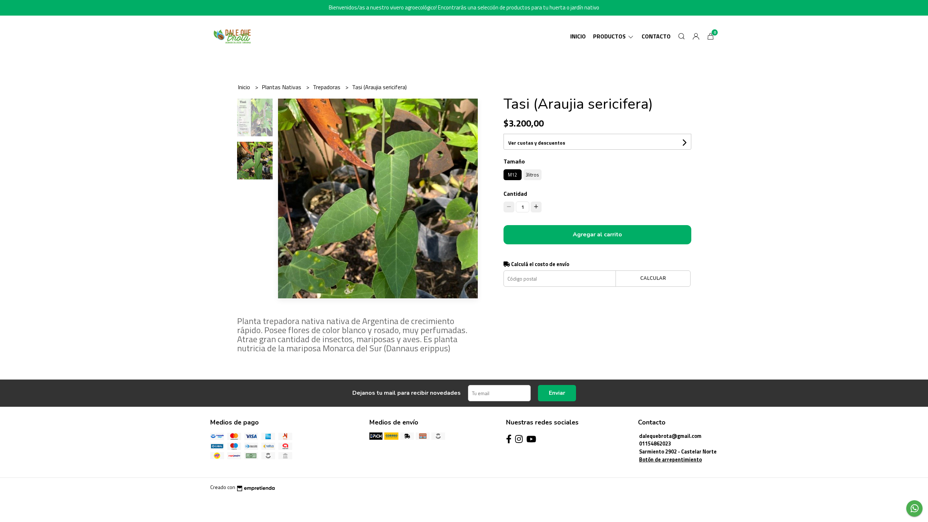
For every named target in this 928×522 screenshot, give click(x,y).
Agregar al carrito (597, 235)
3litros (532, 174)
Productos (610, 36)
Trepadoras (327, 87)
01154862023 (655, 444)
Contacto (656, 36)
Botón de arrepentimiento (670, 460)
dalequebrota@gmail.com (670, 436)
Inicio (578, 36)
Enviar (557, 393)
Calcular (653, 278)
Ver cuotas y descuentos (536, 142)
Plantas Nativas (282, 87)
